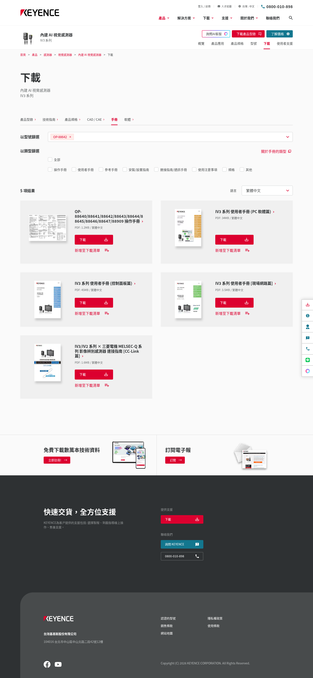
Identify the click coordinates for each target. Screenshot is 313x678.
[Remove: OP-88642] (70, 137)
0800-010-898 (279, 6)
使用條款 (214, 626)
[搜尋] (291, 18)
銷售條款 (167, 626)
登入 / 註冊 (204, 6)
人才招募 (226, 6)
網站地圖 (167, 633)
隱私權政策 (215, 618)
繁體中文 (253, 190)
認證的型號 (168, 618)
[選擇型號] (170, 137)
